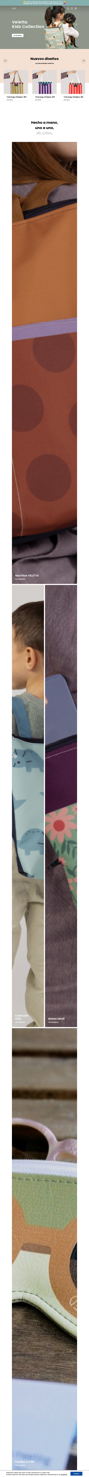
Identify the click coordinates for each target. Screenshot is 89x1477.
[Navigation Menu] (76, 8)
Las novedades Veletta (44, 63)
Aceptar (76, 1474)
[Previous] (5, 61)
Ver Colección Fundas (21, 35)
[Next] (83, 61)
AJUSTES (64, 1475)
